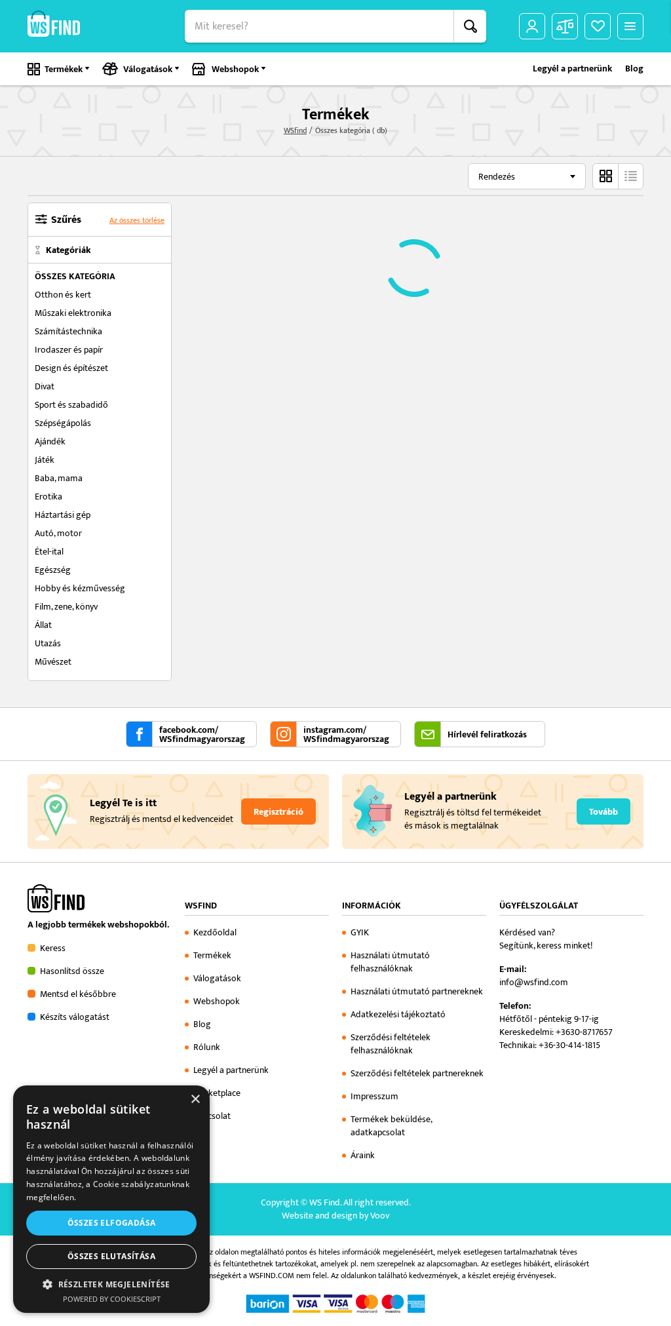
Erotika (48, 496)
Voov (379, 1215)
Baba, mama (59, 478)
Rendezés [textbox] (496, 176)
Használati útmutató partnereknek (417, 991)
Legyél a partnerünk (572, 69)
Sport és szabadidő (71, 404)
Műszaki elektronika (73, 313)
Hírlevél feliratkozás (487, 735)
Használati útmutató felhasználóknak (390, 962)
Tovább (603, 812)
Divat (44, 386)
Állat (43, 625)
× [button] (195, 1099)
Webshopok (235, 69)
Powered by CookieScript (112, 1299)
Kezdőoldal (215, 932)
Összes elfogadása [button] (111, 1222)
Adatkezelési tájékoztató (398, 1014)
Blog (634, 69)
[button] (111, 1284)
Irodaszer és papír (69, 349)
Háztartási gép (62, 514)
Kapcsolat (212, 1115)
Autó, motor (58, 533)
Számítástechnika (68, 331)
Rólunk (206, 1047)
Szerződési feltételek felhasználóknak (391, 1044)
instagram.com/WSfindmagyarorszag (346, 734)
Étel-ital (49, 551)
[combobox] (527, 176)
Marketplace (216, 1093)
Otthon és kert (63, 294)
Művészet (53, 661)
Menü (630, 26)
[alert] (111, 1199)
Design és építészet (71, 368)
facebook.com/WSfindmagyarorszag (202, 734)
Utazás (48, 643)
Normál (605, 176)
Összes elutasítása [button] (111, 1256)
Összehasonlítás (565, 26)
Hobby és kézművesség (80, 588)
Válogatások (147, 69)
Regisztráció (278, 812)
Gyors (630, 176)
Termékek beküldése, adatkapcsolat (391, 1126)
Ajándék (50, 441)
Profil (532, 26)
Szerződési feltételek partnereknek (417, 1073)
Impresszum (374, 1096)
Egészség (53, 569)
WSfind (295, 130)
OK (469, 26)
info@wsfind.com (533, 982)
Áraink (363, 1155)
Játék (44, 459)
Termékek (64, 69)
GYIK (360, 932)
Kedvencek (598, 26)
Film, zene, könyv (66, 606)
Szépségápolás (63, 423)
